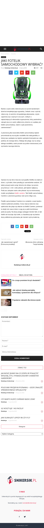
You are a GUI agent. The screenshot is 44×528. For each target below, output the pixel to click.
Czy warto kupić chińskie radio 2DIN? (18, 399)
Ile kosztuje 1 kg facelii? (12, 408)
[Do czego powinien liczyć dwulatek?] (6, 282)
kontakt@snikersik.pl (29, 503)
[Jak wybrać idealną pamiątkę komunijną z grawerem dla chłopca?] (6, 292)
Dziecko (3, 57)
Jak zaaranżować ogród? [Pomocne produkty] (9, 243)
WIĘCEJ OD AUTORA (25, 275)
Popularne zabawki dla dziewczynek (26, 300)
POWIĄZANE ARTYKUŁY (9, 275)
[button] (41, 49)
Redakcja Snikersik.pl (11, 68)
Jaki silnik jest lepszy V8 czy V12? (15, 417)
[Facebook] (19, 517)
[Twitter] (25, 517)
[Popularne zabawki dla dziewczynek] (6, 302)
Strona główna (5, 54)
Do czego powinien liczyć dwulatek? (26, 280)
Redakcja (4, 402)
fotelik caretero (20, 193)
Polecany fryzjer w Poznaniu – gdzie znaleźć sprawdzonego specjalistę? (22, 388)
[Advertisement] (22, 23)
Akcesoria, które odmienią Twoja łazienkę (34, 243)
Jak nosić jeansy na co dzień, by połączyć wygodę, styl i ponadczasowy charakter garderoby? (20, 375)
